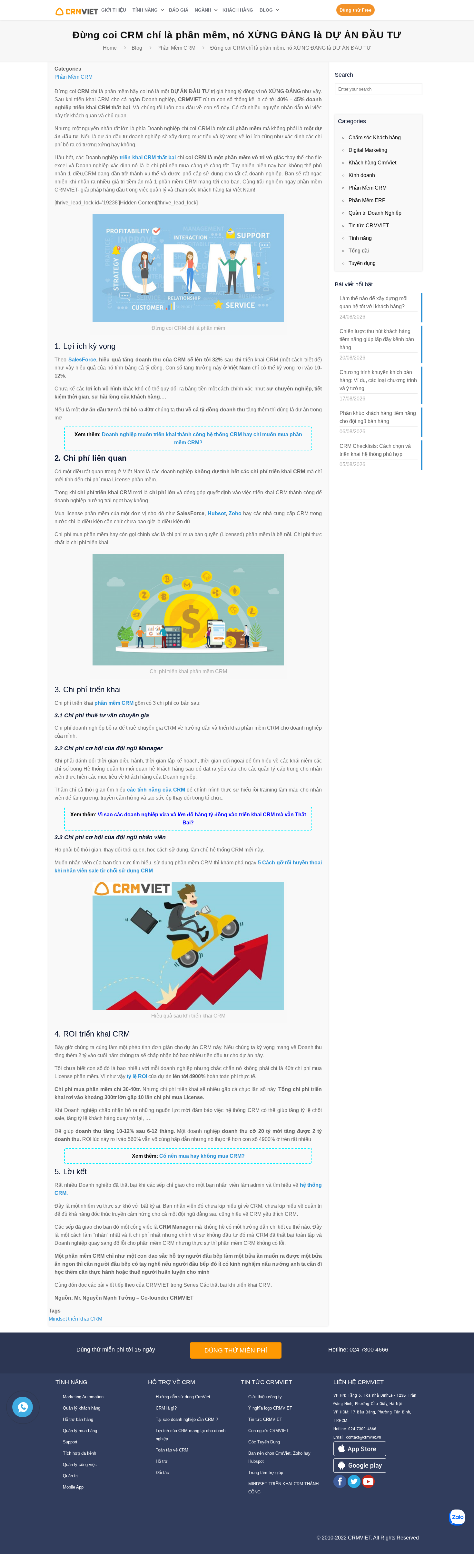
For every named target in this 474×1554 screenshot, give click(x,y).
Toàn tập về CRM (172, 1450)
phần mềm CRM (113, 703)
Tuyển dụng (362, 263)
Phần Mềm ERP (367, 200)
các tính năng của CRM (156, 789)
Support (70, 1442)
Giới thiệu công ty (265, 1396)
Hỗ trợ (162, 1461)
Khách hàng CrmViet (372, 162)
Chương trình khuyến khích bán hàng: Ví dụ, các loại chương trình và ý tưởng (378, 380)
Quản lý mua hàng (80, 1430)
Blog (137, 48)
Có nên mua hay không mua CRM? (202, 1156)
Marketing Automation (83, 1396)
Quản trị (70, 1475)
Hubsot (217, 513)
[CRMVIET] (76, 9)
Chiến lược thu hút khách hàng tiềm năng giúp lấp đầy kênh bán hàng (377, 339)
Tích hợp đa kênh (79, 1453)
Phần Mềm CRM (176, 48)
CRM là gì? (166, 1408)
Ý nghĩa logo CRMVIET (270, 1408)
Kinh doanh (362, 175)
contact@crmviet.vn (363, 1437)
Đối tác (162, 1472)
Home (110, 48)
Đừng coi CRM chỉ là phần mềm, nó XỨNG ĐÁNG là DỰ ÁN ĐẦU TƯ (290, 48)
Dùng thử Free (355, 10)
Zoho (235, 513)
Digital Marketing (368, 150)
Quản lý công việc (80, 1464)
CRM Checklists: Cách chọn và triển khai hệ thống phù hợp (375, 450)
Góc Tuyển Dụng (264, 1442)
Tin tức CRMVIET (369, 225)
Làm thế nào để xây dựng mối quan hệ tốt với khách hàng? (374, 302)
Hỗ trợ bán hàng (78, 1419)
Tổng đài (359, 250)
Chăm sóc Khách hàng (375, 137)
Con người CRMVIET (268, 1430)
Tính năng (360, 238)
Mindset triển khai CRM (75, 1319)
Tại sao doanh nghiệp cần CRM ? (187, 1419)
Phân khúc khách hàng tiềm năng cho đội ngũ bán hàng (378, 417)
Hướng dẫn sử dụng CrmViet (183, 1396)
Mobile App (73, 1487)
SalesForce (82, 359)
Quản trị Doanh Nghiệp (375, 213)
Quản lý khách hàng (81, 1408)
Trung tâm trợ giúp (265, 1472)
